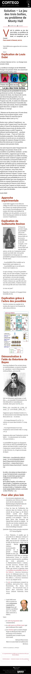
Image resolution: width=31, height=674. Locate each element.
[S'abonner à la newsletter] (28, 6)
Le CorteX (20, 25)
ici (20, 505)
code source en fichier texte (16, 625)
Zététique (16, 647)
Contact (17, 668)
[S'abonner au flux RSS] (28, 4)
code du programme (13, 621)
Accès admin (17, 667)
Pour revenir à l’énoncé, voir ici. (12, 40)
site (9, 582)
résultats (11, 630)
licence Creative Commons (10, 671)
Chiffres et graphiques (8, 647)
